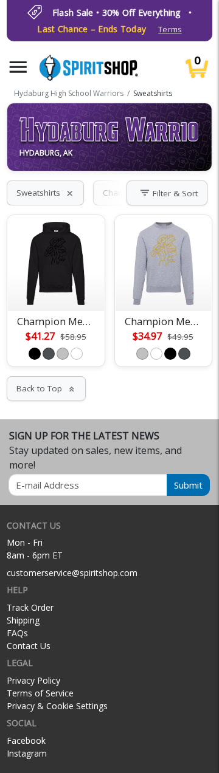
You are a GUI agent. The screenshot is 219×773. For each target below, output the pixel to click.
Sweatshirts (45, 192)
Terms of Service (40, 693)
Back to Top (46, 388)
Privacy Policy (33, 680)
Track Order (30, 607)
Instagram (27, 753)
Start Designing (56, 287)
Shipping (23, 620)
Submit (188, 485)
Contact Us (28, 645)
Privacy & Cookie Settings (57, 706)
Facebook (26, 740)
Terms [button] (169, 29)
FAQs (17, 633)
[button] (18, 67)
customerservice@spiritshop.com (72, 573)
